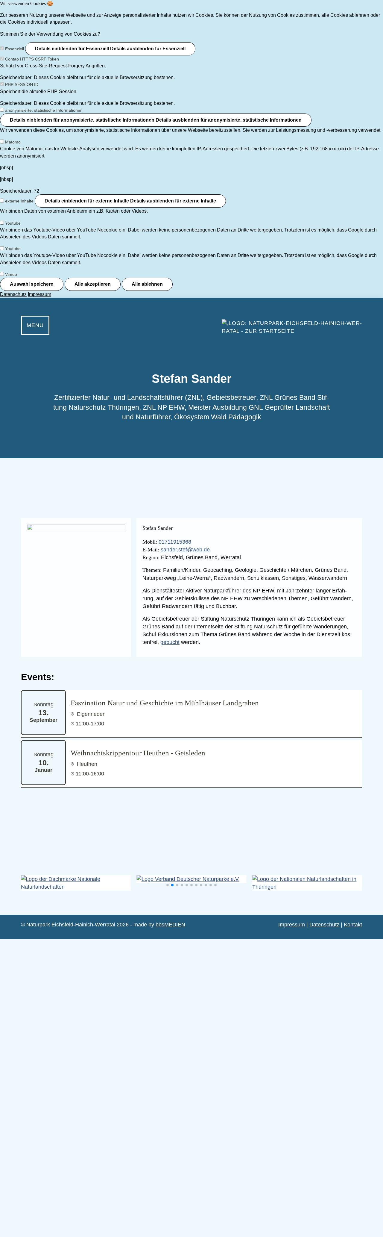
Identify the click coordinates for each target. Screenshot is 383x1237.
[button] (167, 885)
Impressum (39, 294)
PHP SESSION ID (21, 84)
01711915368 (175, 542)
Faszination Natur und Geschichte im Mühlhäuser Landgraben (165, 703)
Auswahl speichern (32, 284)
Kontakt (353, 925)
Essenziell (14, 48)
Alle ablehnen (147, 284)
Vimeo (11, 274)
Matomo (13, 142)
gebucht (170, 642)
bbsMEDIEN (170, 925)
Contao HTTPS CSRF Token (32, 59)
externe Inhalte (19, 201)
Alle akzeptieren (93, 284)
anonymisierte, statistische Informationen (44, 110)
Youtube (13, 223)
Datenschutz (13, 294)
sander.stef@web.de (185, 550)
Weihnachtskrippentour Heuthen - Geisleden (138, 753)
